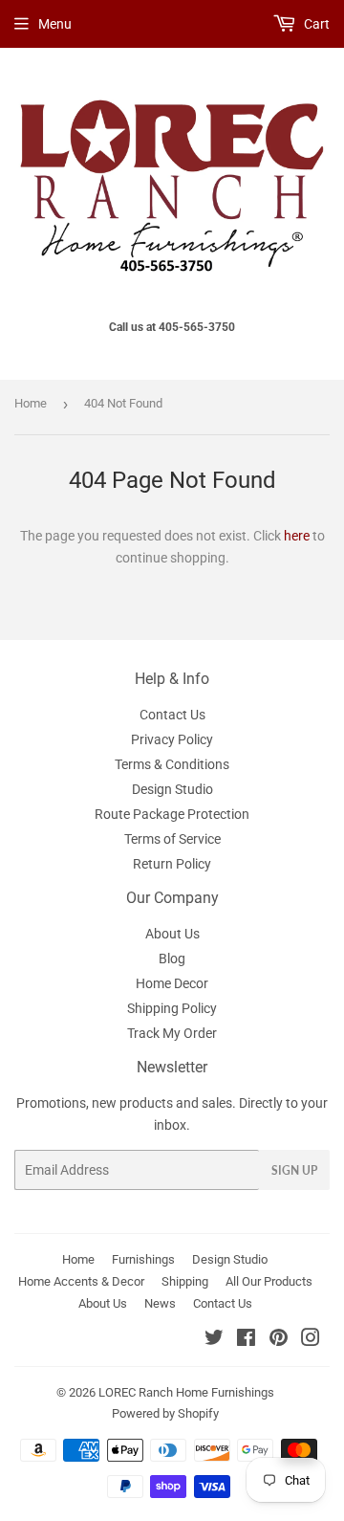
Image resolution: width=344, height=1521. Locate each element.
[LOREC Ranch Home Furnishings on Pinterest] (279, 1340)
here (297, 535)
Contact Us (172, 714)
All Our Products (269, 1281)
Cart (315, 24)
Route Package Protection (172, 814)
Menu (55, 24)
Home (30, 403)
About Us (172, 933)
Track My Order (172, 1033)
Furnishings (143, 1259)
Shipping (184, 1281)
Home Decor (172, 983)
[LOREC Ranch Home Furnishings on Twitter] (214, 1340)
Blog (172, 958)
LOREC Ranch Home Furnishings (186, 1392)
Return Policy (172, 863)
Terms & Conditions (172, 764)
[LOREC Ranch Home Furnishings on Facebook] (246, 1340)
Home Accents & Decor (81, 1281)
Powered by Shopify (165, 1413)
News (160, 1303)
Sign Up (294, 1170)
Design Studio (172, 789)
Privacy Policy (172, 739)
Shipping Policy (172, 1008)
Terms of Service (172, 839)
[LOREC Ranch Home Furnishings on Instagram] (310, 1340)
